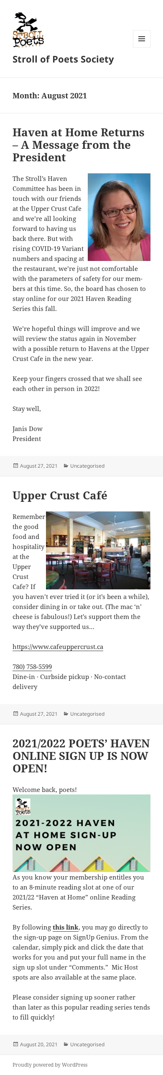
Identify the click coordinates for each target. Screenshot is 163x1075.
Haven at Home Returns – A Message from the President (79, 145)
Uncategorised (87, 465)
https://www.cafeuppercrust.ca (58, 646)
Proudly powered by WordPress (50, 1064)
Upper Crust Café (60, 495)
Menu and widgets (141, 47)
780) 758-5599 (32, 666)
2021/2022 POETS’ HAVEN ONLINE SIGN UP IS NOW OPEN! (81, 756)
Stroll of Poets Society (63, 59)
